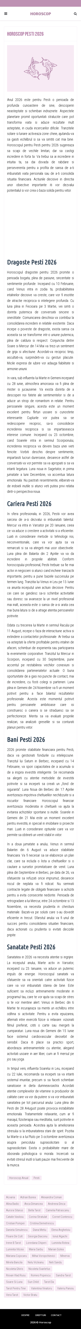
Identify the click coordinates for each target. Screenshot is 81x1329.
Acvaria (10, 1197)
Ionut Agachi (60, 1236)
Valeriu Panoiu (65, 1288)
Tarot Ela (49, 1282)
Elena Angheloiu (61, 1230)
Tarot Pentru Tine (16, 1288)
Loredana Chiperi (36, 1243)
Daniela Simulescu (17, 1230)
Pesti (37, 1178)
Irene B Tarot (13, 1243)
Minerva (65, 1256)
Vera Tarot (12, 1295)
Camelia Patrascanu (57, 1210)
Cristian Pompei (15, 1223)
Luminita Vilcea (15, 1249)
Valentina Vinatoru (41, 1288)
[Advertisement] (40, 225)
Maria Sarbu (36, 1249)
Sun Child (33, 1282)
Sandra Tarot (63, 1275)
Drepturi (40, 1315)
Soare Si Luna (14, 1282)
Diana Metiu (39, 1230)
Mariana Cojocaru (16, 1256)
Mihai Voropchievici (43, 1256)
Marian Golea (56, 1249)
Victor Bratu (30, 1295)
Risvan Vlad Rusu (16, 1275)
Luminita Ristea (60, 1243)
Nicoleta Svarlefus (39, 1269)
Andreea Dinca (56, 1204)
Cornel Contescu (62, 1217)
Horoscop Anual (18, 1178)
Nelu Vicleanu (36, 1262)
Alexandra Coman (51, 1197)
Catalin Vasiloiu (15, 1217)
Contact (56, 1315)
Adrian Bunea (28, 1197)
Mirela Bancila (14, 1262)
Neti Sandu (55, 1262)
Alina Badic (12, 1204)
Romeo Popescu (41, 1275)
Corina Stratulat (38, 1217)
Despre (25, 1315)
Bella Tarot (34, 1210)
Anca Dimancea (33, 1204)
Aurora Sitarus (14, 1210)
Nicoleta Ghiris (14, 1269)
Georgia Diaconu (37, 1236)
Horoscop (40, 13)
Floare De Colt (14, 1236)
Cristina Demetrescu (42, 1223)
